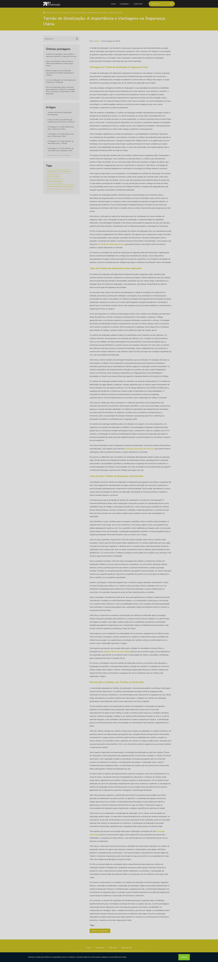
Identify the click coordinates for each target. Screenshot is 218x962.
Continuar (184, 957)
